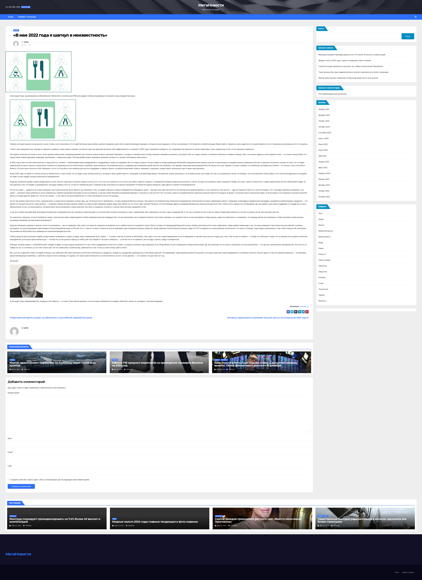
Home (10, 17)
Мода (321, 242)
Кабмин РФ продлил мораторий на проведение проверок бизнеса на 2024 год (157, 364)
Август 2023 (324, 138)
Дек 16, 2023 (221, 525)
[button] (416, 17)
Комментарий (14, 393)
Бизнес (16, 30)
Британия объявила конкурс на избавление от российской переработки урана (52, 317)
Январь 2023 (324, 179)
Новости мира (324, 260)
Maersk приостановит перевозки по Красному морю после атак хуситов (52, 364)
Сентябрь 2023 (325, 133)
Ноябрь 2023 (324, 121)
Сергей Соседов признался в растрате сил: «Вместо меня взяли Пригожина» (351, 66)
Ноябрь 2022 (324, 191)
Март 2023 (323, 168)
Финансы (224, 359)
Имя (10, 438)
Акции (321, 219)
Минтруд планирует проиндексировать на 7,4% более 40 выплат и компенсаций (352, 55)
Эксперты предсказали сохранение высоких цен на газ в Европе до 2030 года (267, 317)
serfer (26, 42)
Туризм (322, 295)
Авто (321, 213)
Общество (323, 272)
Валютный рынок (326, 231)
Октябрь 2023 (324, 127)
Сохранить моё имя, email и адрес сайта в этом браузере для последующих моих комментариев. (50, 480)
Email (10, 452)
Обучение (323, 266)
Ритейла (322, 277)
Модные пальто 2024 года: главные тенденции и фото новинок (345, 60)
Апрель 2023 (324, 162)
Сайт (10, 466)
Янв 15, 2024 (16, 525)
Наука (321, 248)
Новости (322, 254)
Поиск (321, 28)
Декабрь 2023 (324, 115)
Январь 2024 (324, 109)
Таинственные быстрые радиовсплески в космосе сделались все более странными (353, 72)
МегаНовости (211, 5)
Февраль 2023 (324, 173)
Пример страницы (27, 17)
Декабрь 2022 (324, 185)
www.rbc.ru (304, 306)
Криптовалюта (325, 237)
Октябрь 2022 (324, 197)
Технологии (323, 289)
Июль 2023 (323, 144)
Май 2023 (323, 156)
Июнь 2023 (323, 150)
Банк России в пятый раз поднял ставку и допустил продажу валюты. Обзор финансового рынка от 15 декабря (256, 364)
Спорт (321, 283)
